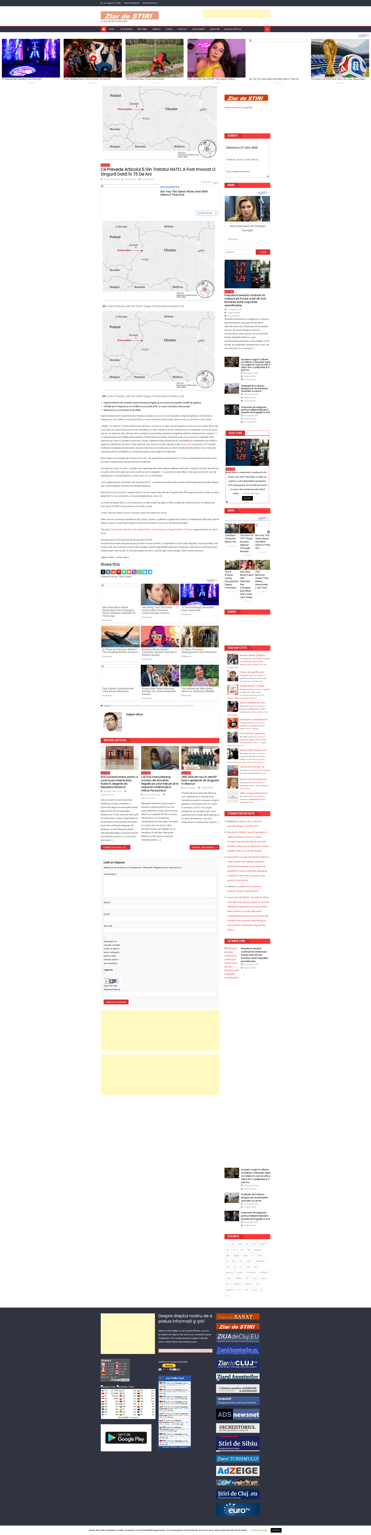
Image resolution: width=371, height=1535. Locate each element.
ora (248, 1266)
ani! (120, 705)
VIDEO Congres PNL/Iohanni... (254, 793)
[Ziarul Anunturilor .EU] (238, 1350)
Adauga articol (233, 29)
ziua (255, 1289)
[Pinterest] (118, 572)
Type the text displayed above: (112, 987)
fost (149, 705)
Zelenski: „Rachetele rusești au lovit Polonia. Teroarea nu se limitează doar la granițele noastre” (205, 847)
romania (251, 1272)
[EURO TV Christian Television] (238, 1509)
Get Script (165, 1447)
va (239, 1289)
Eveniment (231, 745)
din (144, 705)
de (141, 705)
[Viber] (134, 572)
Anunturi (214, 29)
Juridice (156, 29)
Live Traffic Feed (175, 1378)
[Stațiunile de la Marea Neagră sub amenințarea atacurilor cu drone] (231, 388)
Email (107, 914)
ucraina (237, 1284)
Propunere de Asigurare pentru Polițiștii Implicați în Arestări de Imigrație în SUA (255, 410)
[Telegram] (150, 572)
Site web (108, 925)
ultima (248, 1284)
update (229, 1289)
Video (236, 667)
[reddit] (113, 572)
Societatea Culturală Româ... (254, 719)
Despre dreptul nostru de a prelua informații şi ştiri (185, 1318)
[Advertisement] (236, 13)
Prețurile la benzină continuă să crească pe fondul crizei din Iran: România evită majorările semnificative (245, 300)
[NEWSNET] (238, 1400)
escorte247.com (235, 857)
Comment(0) (147, 179)
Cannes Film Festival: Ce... (252, 766)
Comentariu (111, 874)
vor (246, 1289)
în (152, 705)
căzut (145, 458)
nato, (164, 705)
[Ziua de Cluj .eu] (238, 1337)
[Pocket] (129, 572)
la (227, 1261)
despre (257, 1249)
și (227, 1295)
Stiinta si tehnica (250, 698)
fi (253, 1255)
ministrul (259, 1261)
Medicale (258, 681)
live (234, 1261)
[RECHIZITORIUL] (238, 1427)
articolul (126, 705)
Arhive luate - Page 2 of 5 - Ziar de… (173, 1436)
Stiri (111, 29)
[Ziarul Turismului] (238, 1458)
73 (114, 705)
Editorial (142, 29)
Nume (107, 902)
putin (240, 1272)
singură (182, 705)
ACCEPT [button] (276, 1530)
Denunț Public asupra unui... (253, 750)
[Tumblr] (108, 572)
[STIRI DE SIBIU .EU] (238, 1443)
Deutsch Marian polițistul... (253, 655)
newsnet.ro (193, 1350)
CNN (160, 496)
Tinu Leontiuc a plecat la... (253, 733)
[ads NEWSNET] (238, 1414)
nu (235, 1266)
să (227, 1284)
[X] (103, 572)
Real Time (174, 1447)
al (233, 1244)
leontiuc (230, 698)
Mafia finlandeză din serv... (253, 702)
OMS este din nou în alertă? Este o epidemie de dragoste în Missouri (200, 780)
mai (249, 1261)
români (263, 1272)
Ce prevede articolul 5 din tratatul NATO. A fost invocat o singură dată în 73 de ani (151, 529)
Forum (169, 29)
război (238, 1278)
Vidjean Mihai (130, 179)
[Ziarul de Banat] (238, 1316)
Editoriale (238, 762)
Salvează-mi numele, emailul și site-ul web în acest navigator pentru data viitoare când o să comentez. (112, 952)
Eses (229, 832)
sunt (263, 1278)
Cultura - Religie (251, 728)
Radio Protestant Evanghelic (238, 107)
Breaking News (246, 664)
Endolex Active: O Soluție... (253, 685)
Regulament (198, 29)
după (236, 1255)
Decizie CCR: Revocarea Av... (254, 779)
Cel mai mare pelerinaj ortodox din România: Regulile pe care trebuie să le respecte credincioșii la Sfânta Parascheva (159, 783)
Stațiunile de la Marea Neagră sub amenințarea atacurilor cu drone (254, 388)
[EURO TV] (238, 1482)
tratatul (190, 705)
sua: (255, 1278)
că (241, 1249)
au (254, 1244)
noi (227, 1266)
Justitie (230, 667)
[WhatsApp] (139, 572)
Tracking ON (134, 1417)
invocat (157, 705)
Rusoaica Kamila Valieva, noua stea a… (174, 1385)
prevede (174, 705)
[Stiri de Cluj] (238, 1494)
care (262, 1244)
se (247, 1278)
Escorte (231, 897)
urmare (187, 444)
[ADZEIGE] (238, 1470)
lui (241, 1261)
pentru (229, 1272)
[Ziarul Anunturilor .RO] (238, 1376)
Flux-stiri (105, 165)
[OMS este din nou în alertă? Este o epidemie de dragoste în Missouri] (200, 758)
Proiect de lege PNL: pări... (252, 672)
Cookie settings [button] (258, 1530)
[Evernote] (124, 572)
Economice (126, 29)
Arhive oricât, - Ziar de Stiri (169, 1398)
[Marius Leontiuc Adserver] (238, 1388)
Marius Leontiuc (148, 798)
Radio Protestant (131, 3)
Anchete (248, 759)
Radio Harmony (150, 3)
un (257, 1284)
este (245, 1255)
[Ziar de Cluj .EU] (238, 1363)
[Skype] (144, 572)
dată (136, 705)
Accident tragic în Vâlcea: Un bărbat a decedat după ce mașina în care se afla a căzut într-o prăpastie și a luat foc (255, 364)
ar (247, 1244)
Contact (182, 29)
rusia (228, 1278)
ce (132, 705)
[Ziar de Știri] (238, 1326)
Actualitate (244, 695)
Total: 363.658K (123, 1417)
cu (234, 1249)
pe (255, 1266)
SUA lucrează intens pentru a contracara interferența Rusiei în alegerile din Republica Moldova (119, 782)
